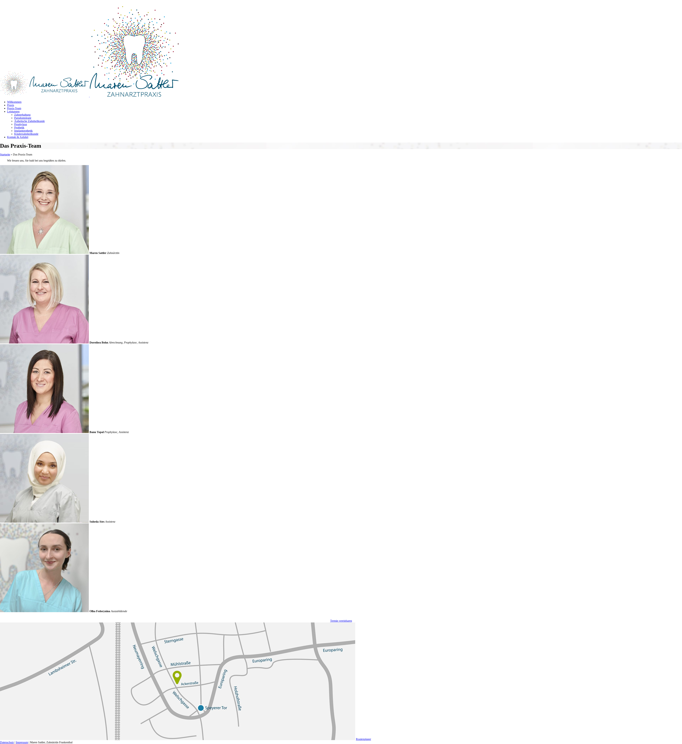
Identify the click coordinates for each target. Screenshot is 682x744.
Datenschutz (7, 742)
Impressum (22, 742)
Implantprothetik (23, 130)
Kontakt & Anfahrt (17, 137)
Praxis (10, 105)
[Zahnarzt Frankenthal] (45, 95)
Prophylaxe (20, 124)
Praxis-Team (14, 108)
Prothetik (19, 127)
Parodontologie (22, 117)
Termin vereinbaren (341, 620)
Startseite (5, 154)
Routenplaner (363, 739)
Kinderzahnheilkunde (26, 133)
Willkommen (14, 101)
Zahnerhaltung (22, 114)
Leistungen (13, 111)
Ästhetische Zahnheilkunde (29, 121)
